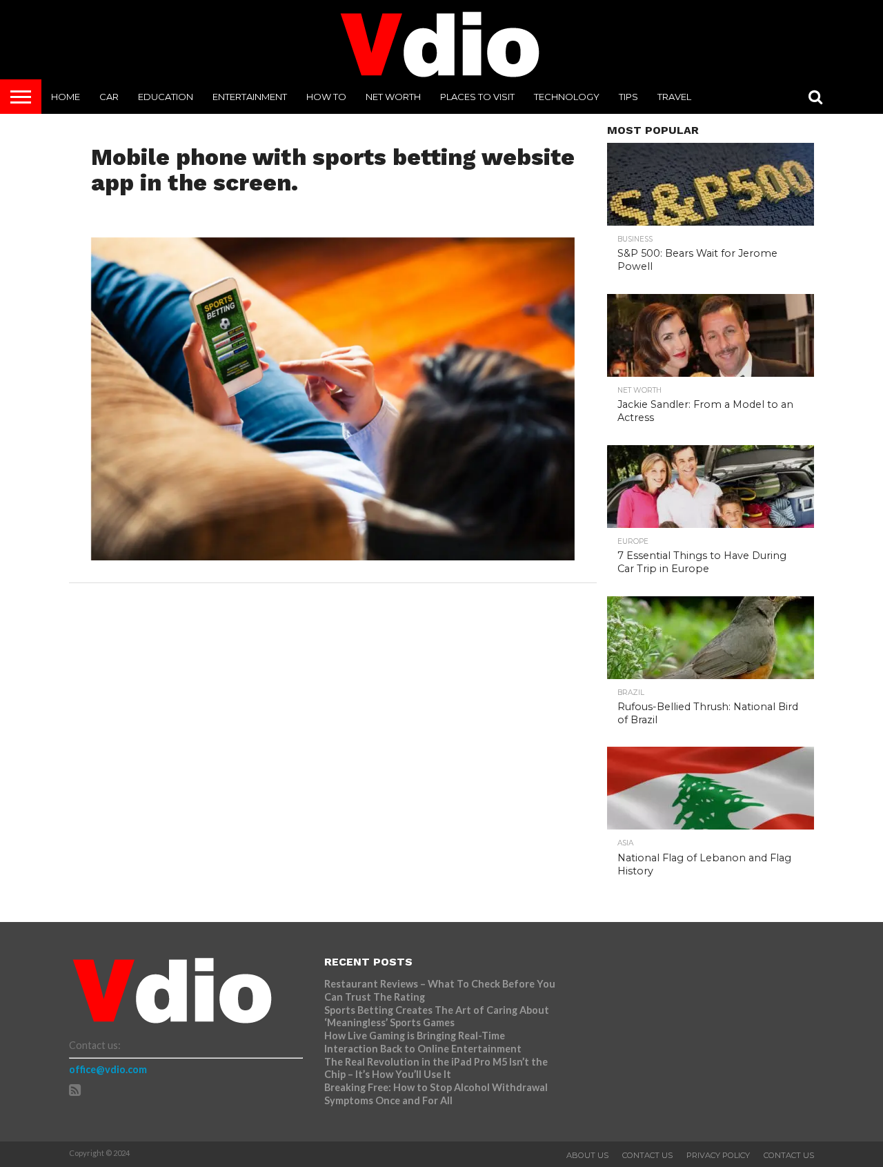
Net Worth (393, 96)
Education (165, 96)
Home (65, 96)
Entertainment (249, 96)
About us (587, 1155)
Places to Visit (477, 96)
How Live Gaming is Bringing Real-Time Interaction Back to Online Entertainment (424, 1042)
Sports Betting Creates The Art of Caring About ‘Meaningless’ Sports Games (436, 1016)
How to (326, 96)
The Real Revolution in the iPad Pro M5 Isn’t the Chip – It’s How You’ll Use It (436, 1068)
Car (109, 96)
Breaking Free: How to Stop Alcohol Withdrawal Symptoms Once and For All (436, 1093)
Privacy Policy (718, 1155)
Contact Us (647, 1155)
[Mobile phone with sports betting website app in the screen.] (333, 555)
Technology (566, 96)
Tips (628, 96)
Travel (674, 96)
